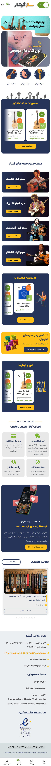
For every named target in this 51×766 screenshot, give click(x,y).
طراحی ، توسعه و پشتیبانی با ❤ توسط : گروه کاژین (25, 746)
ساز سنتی (24, 83)
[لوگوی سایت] (24, 5)
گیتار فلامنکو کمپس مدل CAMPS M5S (14, 131)
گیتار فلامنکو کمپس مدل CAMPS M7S (36, 131)
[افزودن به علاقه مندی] (31, 114)
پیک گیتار (39, 83)
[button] (26, 63)
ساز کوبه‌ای (10, 83)
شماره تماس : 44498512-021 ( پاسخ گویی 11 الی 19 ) (25, 653)
